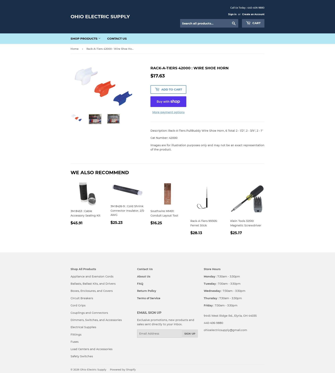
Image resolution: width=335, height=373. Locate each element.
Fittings (76, 334)
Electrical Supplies (83, 327)
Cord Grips (78, 305)
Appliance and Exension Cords (92, 276)
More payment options (168, 112)
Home (75, 48)
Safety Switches (82, 356)
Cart (256, 23)
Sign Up (189, 333)
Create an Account (253, 14)
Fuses (75, 341)
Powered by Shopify (123, 369)
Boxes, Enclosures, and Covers (92, 291)
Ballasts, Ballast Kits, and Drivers (93, 283)
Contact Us (117, 38)
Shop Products (84, 38)
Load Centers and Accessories (91, 349)
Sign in (232, 14)
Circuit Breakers (82, 298)
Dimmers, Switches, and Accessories (96, 320)
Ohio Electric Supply (100, 16)
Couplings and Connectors (89, 313)
